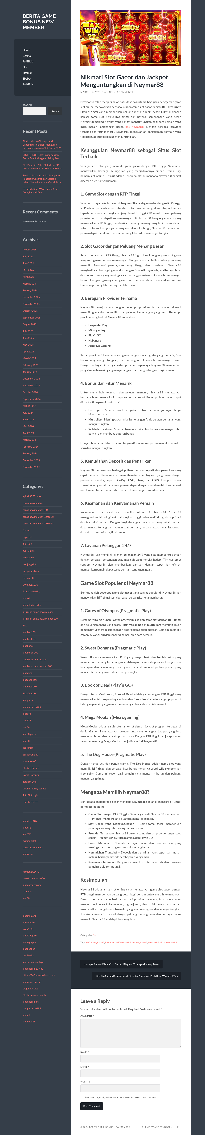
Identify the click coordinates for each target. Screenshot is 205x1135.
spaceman (28, 747)
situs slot (27, 891)
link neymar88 (134, 126)
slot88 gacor (29, 734)
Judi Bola (28, 61)
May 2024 (28, 426)
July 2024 (28, 412)
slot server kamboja (33, 962)
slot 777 (27, 834)
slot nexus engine (32, 981)
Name (84, 1052)
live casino (28, 557)
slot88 (26, 727)
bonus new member (33, 503)
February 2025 (30, 365)
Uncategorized (30, 801)
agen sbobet (29, 922)
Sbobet (27, 78)
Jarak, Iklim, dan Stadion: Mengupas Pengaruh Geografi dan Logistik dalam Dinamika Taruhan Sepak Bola (42, 179)
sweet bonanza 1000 (34, 878)
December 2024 (31, 378)
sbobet (26, 598)
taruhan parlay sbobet (34, 788)
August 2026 (30, 249)
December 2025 (31, 297)
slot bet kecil (29, 638)
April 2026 (28, 276)
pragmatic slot (30, 988)
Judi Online (29, 550)
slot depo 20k (30, 686)
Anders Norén (163, 1127)
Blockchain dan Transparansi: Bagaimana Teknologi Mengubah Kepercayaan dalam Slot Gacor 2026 (42, 145)
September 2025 (32, 317)
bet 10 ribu (28, 955)
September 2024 (32, 399)
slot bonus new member (35, 659)
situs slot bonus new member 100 (40, 618)
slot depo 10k (30, 679)
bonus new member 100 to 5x (38, 523)
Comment (87, 1016)
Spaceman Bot (30, 754)
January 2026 (30, 290)
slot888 (27, 740)
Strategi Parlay (31, 768)
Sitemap (27, 72)
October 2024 (30, 392)
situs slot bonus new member (38, 611)
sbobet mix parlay (32, 605)
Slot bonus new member (35, 995)
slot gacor (28, 700)
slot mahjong (29, 915)
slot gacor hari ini (32, 707)
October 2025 (30, 310)
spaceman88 (29, 761)
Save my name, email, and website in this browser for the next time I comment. (121, 1097)
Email (84, 1067)
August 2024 (30, 405)
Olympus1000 (30, 584)
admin (108, 92)
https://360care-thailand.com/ (39, 975)
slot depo (27, 672)
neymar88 (28, 577)
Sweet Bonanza (31, 774)
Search (27, 105)
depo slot (27, 537)
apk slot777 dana (32, 496)
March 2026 (29, 283)
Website (85, 1081)
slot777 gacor (30, 935)
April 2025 (28, 351)
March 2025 (29, 358)
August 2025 (30, 324)
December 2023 (31, 460)
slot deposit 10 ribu (33, 968)
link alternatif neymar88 (118, 942)
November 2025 (31, 303)
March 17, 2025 (90, 92)
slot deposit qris (31, 1001)
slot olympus (29, 942)
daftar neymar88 (95, 942)
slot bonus (28, 645)
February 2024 (30, 446)
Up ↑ (178, 1127)
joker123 (28, 928)
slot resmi (28, 854)
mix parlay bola (31, 571)
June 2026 (28, 263)
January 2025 (30, 371)
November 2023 (31, 466)
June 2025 (28, 337)
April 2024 (28, 433)
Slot (25, 67)
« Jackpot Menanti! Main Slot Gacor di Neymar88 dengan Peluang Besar (121, 964)
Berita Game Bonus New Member (39, 21)
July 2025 (28, 331)
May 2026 (28, 270)
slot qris (27, 713)
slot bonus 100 (30, 652)
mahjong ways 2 (31, 871)
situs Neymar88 (168, 942)
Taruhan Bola (30, 781)
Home (26, 50)
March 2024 (29, 439)
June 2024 (28, 419)
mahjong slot (29, 564)
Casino (27, 55)
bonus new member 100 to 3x (38, 516)
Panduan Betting (31, 591)
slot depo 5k (29, 1021)
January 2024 (30, 453)
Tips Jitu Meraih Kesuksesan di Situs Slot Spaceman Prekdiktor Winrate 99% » (137, 976)
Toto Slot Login (30, 795)
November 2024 (31, 385)
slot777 (27, 720)
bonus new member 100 (35, 509)
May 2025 (28, 344)
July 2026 (28, 256)
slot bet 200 (29, 632)
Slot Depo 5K (30, 693)
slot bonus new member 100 (37, 666)
